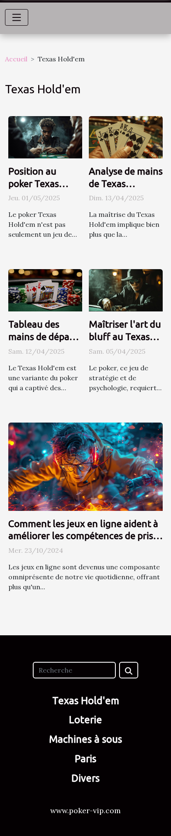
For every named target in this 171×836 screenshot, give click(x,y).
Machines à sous (85, 739)
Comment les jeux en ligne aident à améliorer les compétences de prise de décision (83, 536)
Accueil (16, 59)
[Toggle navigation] (16, 17)
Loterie (85, 719)
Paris (85, 758)
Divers (85, 778)
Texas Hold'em (85, 700)
